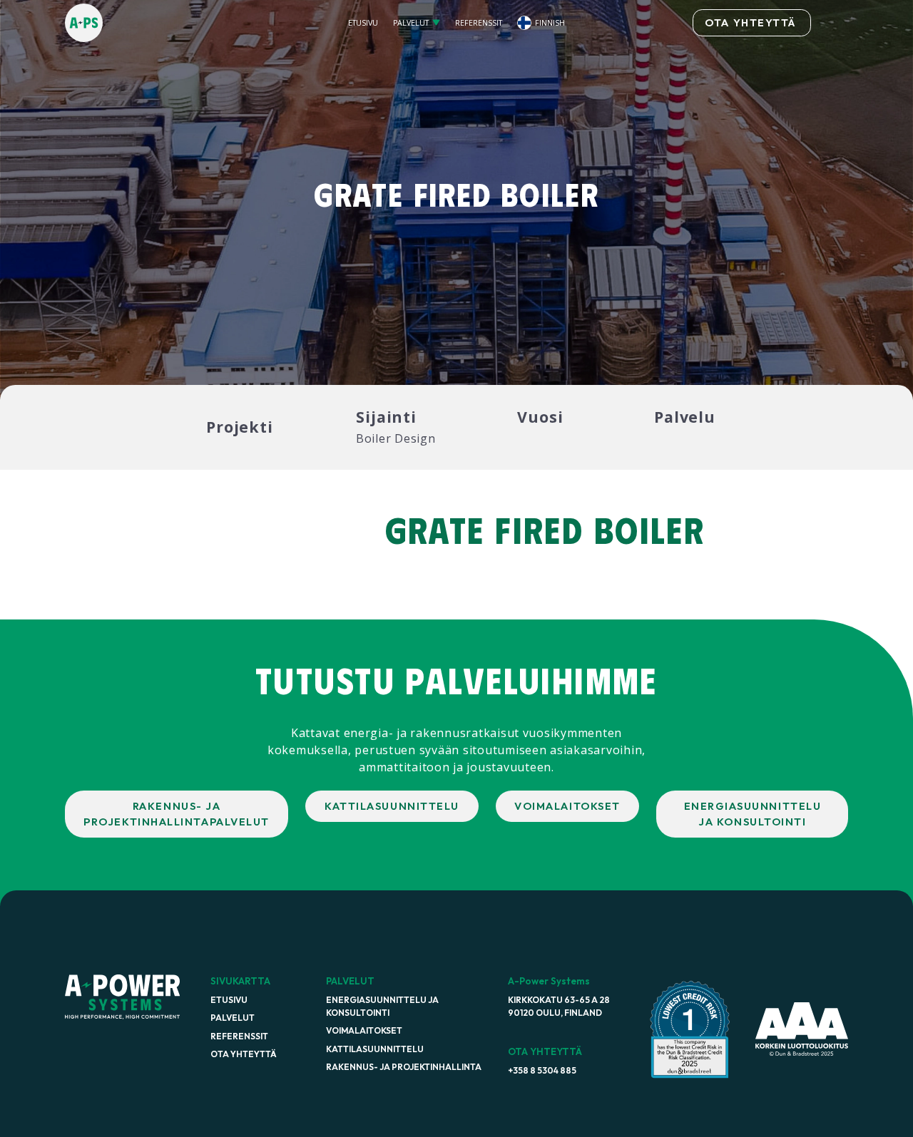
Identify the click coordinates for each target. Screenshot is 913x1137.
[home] (146, 22)
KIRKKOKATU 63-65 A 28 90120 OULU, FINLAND (559, 1006)
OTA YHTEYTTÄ (750, 22)
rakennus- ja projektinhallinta (403, 1066)
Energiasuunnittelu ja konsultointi (382, 1006)
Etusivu (229, 999)
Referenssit (239, 1036)
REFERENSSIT (478, 23)
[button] (416, 23)
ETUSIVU (363, 23)
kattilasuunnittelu (375, 1049)
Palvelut (232, 1017)
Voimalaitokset (364, 1030)
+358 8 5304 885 (542, 1070)
